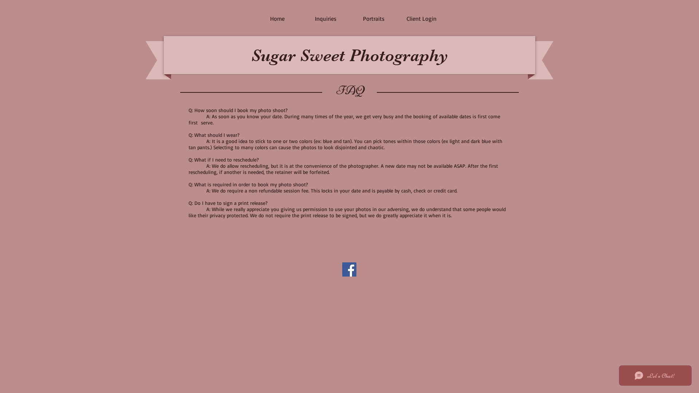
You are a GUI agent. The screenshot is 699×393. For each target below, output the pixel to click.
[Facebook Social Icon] (349, 269)
